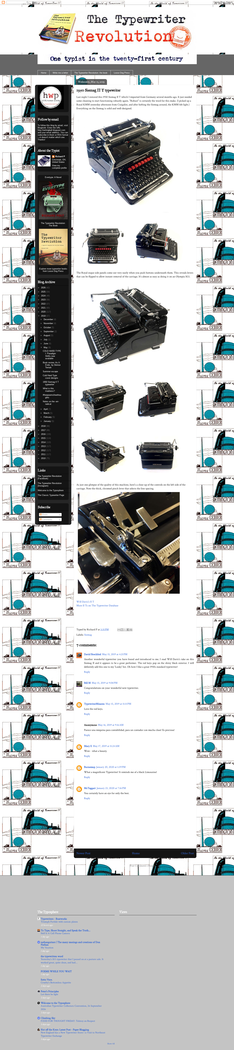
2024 (43, 296)
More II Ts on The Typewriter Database (97, 605)
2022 (43, 304)
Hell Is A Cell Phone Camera (55, 933)
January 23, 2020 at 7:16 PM (111, 788)
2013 (43, 446)
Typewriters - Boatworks (54, 919)
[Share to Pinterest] (131, 629)
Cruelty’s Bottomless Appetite (56, 982)
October (48, 327)
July (46, 339)
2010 (43, 458)
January (48, 421)
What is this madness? (49, 389)
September (49, 331)
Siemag (88, 635)
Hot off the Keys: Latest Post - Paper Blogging (65, 1029)
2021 (43, 308)
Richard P (60, 156)
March (47, 413)
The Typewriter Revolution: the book (90, 73)
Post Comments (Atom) (142, 866)
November (49, 323)
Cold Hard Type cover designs (50, 376)
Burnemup (89, 767)
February (48, 417)
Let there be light (49, 994)
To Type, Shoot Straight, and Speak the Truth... (65, 930)
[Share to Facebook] (128, 629)
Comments (47, 519)
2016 (43, 434)
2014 (43, 442)
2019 (43, 316)
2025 (43, 292)
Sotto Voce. (47, 979)
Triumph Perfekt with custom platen (59, 921)
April (46, 409)
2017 (43, 430)
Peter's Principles (50, 991)
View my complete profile (59, 166)
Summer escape (50, 371)
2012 (43, 450)
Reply (87, 672)
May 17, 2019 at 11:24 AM (106, 746)
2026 (43, 287)
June (46, 343)
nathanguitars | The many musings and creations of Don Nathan (70, 943)
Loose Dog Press (122, 73)
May (46, 347)
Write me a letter (60, 73)
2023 (43, 300)
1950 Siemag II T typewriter (98, 90)
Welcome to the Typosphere (51, 490)
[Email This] (119, 629)
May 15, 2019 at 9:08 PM (104, 683)
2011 (43, 454)
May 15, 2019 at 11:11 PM (118, 704)
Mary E (88, 746)
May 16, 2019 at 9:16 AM (111, 725)
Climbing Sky (48, 1018)
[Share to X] (125, 629)
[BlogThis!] (122, 629)
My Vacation (47, 947)
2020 (43, 312)
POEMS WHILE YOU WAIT (56, 971)
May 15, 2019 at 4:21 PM (114, 654)
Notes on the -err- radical (51, 402)
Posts (45, 514)
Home (43, 73)
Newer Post (83, 853)
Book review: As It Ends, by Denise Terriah (51, 365)
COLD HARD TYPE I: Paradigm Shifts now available (52, 355)
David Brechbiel (92, 654)
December (49, 319)
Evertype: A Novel (53, 177)
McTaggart (90, 788)
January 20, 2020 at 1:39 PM (111, 767)
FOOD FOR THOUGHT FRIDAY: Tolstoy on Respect (68, 1021)
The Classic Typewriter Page (51, 495)
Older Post (187, 853)
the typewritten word (52, 956)
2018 (43, 426)
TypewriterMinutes (94, 704)
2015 (43, 438)
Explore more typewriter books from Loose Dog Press (53, 270)
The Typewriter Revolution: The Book (53, 224)
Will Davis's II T (85, 602)
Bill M (87, 683)
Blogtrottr (42, 128)
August (47, 335)
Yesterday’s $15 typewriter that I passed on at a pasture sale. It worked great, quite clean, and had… (72, 961)
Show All (111, 1043)
